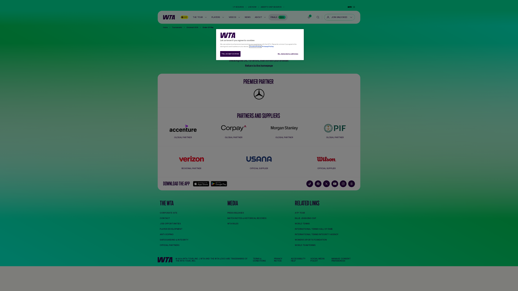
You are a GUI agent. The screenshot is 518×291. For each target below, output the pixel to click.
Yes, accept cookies (230, 54)
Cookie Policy (255, 46)
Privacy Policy (268, 46)
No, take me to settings (288, 54)
